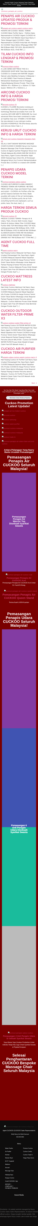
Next (34, 383)
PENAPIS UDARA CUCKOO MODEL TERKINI (14, 173)
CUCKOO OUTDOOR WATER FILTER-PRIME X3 (17, 314)
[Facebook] (15, 1202)
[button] (29, 10)
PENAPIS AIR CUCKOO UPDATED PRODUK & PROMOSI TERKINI (18, 20)
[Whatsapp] (23, 1202)
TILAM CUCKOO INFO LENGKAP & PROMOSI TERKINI (17, 58)
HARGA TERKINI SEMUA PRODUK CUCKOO (19, 209)
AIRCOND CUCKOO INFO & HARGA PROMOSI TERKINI (15, 96)
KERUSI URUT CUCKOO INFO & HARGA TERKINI (18, 132)
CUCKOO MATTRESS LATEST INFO (16, 278)
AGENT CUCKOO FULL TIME (18, 244)
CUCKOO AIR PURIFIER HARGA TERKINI (18, 350)
